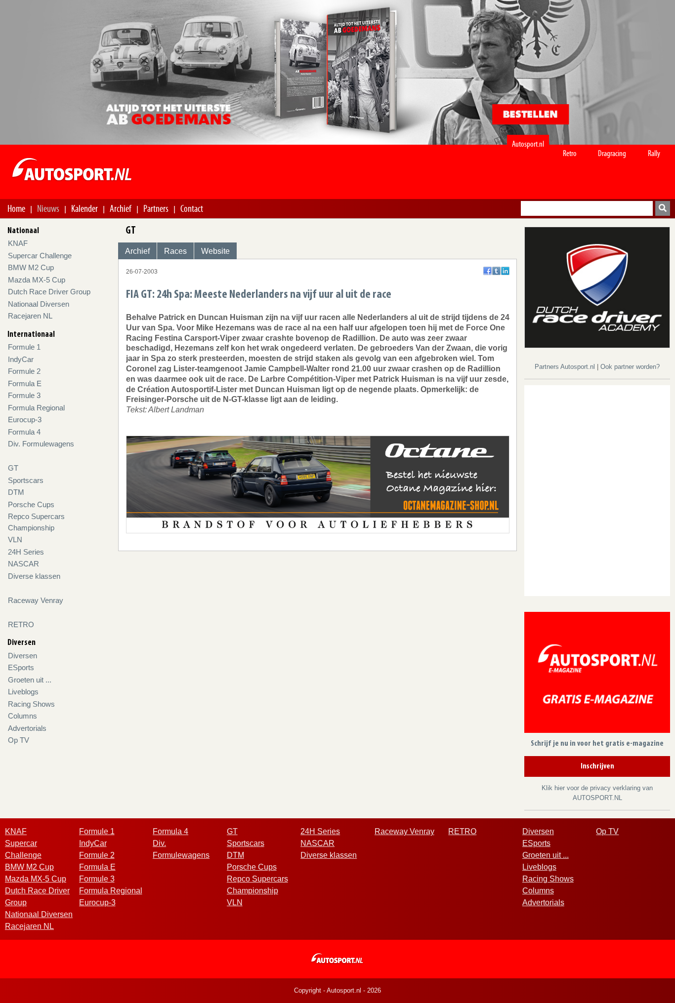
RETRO (21, 624)
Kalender (84, 208)
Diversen (22, 655)
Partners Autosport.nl (566, 366)
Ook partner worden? (630, 366)
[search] (662, 208)
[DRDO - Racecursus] (597, 286)
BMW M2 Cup (31, 267)
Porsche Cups (31, 504)
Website (215, 251)
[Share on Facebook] (487, 271)
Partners (156, 208)
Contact (191, 208)
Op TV (18, 740)
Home (16, 208)
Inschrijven (597, 766)
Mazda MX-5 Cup (36, 280)
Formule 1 (24, 347)
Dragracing (612, 153)
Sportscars (25, 480)
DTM (16, 492)
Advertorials (27, 728)
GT (13, 468)
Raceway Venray (35, 600)
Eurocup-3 (25, 419)
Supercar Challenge (40, 255)
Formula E (25, 383)
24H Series (26, 552)
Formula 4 (24, 432)
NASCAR (23, 564)
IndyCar (21, 359)
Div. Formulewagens (41, 444)
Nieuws (48, 208)
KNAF (18, 243)
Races (175, 251)
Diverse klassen (34, 576)
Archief (120, 208)
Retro (570, 153)
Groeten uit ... (29, 680)
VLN (15, 539)
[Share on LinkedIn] (505, 271)
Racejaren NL (30, 316)
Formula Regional (36, 407)
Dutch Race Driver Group (49, 291)
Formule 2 (24, 371)
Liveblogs (23, 691)
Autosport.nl (528, 144)
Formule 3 (24, 395)
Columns (22, 716)
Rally (654, 153)
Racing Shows (31, 704)
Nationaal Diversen (38, 304)
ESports (21, 667)
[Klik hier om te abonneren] (597, 674)
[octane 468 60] (318, 484)
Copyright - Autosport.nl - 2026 (337, 990)
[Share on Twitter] (496, 271)
